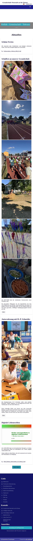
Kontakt (5, 499)
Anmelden (29, 4)
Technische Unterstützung (9, 484)
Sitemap (5, 495)
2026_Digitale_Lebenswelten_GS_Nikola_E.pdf (14, 461)
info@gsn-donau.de (7, 510)
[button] (24, 4)
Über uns (5, 497)
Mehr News (16, 467)
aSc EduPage (29, 539)
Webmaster (5, 481)
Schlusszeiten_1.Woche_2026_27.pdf (12, 51)
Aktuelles (5, 501)
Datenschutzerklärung (8, 490)
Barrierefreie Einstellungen (8, 539)
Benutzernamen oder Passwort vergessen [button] (16, 530)
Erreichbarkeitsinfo (7, 486)
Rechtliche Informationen (9, 488)
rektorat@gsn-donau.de (8, 512)
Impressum (5, 493)
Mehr (4, 312)
